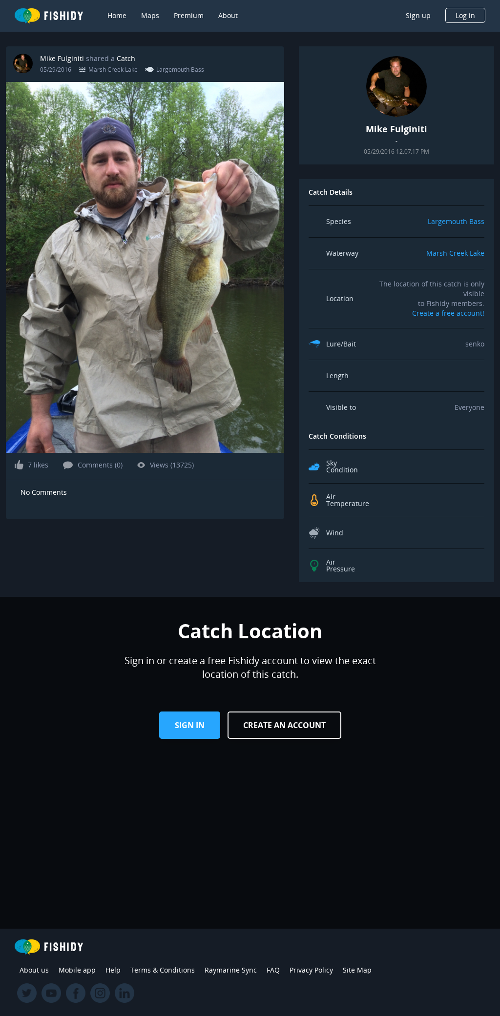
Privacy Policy (311, 970)
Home (116, 15)
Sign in (190, 725)
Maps (150, 15)
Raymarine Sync (231, 970)
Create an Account (284, 725)
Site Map (357, 970)
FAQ (273, 970)
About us (34, 970)
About (228, 15)
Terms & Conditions (162, 970)
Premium (189, 15)
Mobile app (77, 970)
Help (113, 970)
